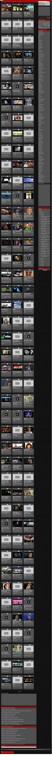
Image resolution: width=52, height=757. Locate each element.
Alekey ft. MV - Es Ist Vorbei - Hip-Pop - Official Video (8, 733)
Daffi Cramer (40, 62)
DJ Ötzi (26, 342)
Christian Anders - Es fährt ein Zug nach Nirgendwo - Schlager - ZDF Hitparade (17, 513)
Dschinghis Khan (5, 561)
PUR (28, 106)
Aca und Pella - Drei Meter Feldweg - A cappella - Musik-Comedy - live (10, 740)
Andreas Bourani (5, 92)
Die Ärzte (16, 669)
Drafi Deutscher (5, 388)
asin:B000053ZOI (5, 296)
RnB (15, 154)
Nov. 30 (42, 215)
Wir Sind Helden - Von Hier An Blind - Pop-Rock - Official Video (28, 606)
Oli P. (9, 61)
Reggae (26, 15)
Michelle (17, 60)
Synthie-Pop (30, 219)
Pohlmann (39, 139)
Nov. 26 (42, 262)
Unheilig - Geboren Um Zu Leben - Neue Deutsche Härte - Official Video (28, 528)
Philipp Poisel (40, 138)
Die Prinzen (7, 14)
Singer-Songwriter (6, 93)
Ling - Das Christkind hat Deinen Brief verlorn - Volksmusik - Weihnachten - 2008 (12, 719)
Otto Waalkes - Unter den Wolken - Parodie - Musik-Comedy (16, 622)
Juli (38, 103)
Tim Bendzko (18, 469)
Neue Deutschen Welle (7, 29)
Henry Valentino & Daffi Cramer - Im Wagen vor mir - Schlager (5, 575)
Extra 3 (15, 233)
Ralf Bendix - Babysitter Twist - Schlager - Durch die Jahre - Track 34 (10, 712)
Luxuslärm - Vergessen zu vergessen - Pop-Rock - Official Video (5, 356)
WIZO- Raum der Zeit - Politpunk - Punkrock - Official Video (28, 403)
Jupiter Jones (16, 357)
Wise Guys (25, 296)
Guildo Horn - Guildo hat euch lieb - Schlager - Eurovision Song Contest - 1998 (5, 216)
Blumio (39, 41)
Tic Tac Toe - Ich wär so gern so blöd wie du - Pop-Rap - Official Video (28, 278)
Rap (19, 14)
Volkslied (14, 30)
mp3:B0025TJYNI (6, 297)
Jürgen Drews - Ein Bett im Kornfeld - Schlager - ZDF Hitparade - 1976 (16, 263)
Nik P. (28, 342)
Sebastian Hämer (17, 140)
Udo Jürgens (7, 640)
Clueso (24, 374)
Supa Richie (40, 162)
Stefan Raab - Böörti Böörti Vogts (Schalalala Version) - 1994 (16, 169)
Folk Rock (16, 310)
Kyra (19, 153)
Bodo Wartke (40, 47)
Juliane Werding (40, 104)
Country (26, 561)
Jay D (28, 154)
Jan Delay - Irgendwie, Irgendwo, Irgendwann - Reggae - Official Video (27, 13)
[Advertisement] (8, 700)
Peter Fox (39, 132)
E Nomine (16, 295)
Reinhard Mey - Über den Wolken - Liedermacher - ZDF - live (28, 622)
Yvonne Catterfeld (40, 183)
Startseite (19, 691)
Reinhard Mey (31, 623)
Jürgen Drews (18, 264)
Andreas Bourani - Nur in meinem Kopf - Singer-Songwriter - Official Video (5, 91)
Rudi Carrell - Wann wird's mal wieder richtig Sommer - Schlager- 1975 (28, 247)
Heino (17, 29)
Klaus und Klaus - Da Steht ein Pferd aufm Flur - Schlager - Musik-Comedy (28, 325)
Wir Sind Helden (40, 177)
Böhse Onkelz (40, 51)
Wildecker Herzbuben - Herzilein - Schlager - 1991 (8, 742)
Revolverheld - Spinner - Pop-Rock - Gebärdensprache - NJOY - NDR (17, 481)
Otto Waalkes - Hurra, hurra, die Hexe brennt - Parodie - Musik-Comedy (11, 735)
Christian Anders (16, 514)
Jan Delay (29, 14)
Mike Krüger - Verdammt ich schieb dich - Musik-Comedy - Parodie (28, 575)
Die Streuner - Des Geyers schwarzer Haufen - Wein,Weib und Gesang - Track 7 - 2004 (13, 738)
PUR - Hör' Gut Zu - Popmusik (28, 105)
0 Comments (9, 4)
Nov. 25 (42, 264)
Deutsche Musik (14, 749)
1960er (4, 263)
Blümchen (9, 296)
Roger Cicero (40, 146)
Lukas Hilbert (16, 46)
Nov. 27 (42, 261)
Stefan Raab (40, 160)
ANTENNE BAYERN (5, 468)
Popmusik (10, 14)
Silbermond (40, 156)
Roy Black (4, 513)
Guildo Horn (5, 218)
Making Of (18, 108)
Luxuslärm (4, 358)
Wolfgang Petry (40, 180)
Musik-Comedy (18, 233)
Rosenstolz (14, 420)
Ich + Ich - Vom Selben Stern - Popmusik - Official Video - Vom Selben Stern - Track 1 (28, 263)
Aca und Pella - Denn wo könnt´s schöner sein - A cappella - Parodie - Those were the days (13, 728)
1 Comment (21, 207)
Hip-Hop (27, 14)
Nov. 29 (42, 258)
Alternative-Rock (5, 108)
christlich (4, 14)
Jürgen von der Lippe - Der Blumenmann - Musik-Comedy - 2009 (28, 309)
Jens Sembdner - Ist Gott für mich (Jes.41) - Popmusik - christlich (5, 13)
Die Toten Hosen (16, 685)
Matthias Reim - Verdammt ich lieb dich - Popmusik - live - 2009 (17, 575)
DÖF (39, 82)
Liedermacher (27, 623)
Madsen (7, 185)
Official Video (14, 14)
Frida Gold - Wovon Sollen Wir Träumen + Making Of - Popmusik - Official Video (17, 106)
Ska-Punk (30, 388)
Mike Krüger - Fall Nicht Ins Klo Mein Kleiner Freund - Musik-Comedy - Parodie (5, 591)
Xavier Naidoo (40, 181)
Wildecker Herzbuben (41, 176)
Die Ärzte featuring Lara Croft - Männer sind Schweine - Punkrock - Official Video (5, 497)
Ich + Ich (31, 264)
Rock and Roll (19, 388)
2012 (40, 209)
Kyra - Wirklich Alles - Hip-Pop (17, 152)
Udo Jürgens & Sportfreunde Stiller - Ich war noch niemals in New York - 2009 (5, 637)
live (29, 623)
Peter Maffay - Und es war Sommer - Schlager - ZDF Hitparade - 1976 (16, 559)
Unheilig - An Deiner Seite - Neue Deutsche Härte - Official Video (17, 528)
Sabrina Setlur (40, 152)
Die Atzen (39, 69)
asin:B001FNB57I (28, 264)
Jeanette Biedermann (41, 99)
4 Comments (9, 160)
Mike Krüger (4, 592)
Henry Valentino (40, 90)
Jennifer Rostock (3, 109)
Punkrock (32, 232)
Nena (4, 29)
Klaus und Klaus (40, 110)
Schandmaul (18, 311)
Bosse (39, 48)
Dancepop (2, 297)
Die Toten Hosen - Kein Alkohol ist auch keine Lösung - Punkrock (28, 684)
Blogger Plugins (36, 749)
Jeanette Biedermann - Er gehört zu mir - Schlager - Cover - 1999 (16, 216)
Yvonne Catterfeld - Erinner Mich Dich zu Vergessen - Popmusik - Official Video (5, 44)
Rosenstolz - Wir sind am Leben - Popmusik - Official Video (5, 528)
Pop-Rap (2, 62)
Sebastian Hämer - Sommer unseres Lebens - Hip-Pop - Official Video (17, 138)
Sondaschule (25, 389)
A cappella (15, 592)
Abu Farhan (32, 749)
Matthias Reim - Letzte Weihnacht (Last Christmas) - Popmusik (5, 122)
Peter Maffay (20, 561)
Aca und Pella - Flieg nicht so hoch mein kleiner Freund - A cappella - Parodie (17, 591)
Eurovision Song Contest (41, 22)
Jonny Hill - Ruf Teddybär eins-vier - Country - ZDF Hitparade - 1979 (28, 559)
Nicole (39, 125)
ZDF (32, 219)
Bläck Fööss (40, 44)
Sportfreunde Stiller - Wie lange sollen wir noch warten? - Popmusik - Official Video (12, 721)
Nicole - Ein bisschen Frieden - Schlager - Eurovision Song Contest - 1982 (5, 606)
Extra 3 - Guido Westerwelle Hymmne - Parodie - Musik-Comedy (17, 231)
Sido (28, 61)
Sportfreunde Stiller (3, 640)
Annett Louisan (40, 34)
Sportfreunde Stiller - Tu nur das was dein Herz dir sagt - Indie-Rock (17, 637)
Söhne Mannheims (41, 163)
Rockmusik (2, 186)
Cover (17, 217)
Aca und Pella (18, 592)
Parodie (21, 233)
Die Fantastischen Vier (41, 72)
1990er (26, 29)
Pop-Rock (30, 358)
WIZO (24, 233)
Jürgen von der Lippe (28, 311)
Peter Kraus (16, 388)
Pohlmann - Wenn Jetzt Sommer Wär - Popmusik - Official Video (16, 200)
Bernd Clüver (29, 515)
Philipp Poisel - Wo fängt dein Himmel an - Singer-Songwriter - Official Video (5, 200)
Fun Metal (46, 22)
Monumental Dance (19, 295)
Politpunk (29, 232)
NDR (8, 171)
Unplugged (2, 343)
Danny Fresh (16, 185)
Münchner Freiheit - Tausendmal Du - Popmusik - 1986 (5, 450)
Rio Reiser (39, 145)
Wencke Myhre (9, 263)
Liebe (17, 310)
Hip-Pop (31, 76)
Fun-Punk (27, 232)
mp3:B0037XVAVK (28, 374)
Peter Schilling (27, 219)
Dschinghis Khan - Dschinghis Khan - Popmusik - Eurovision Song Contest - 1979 (5, 559)
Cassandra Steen (40, 54)
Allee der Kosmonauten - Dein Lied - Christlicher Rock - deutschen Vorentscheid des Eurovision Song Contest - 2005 (28, 186)
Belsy (39, 37)
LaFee (15, 607)
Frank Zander (40, 86)
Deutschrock (4, 404)
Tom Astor (39, 167)
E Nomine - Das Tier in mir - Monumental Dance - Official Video (17, 294)
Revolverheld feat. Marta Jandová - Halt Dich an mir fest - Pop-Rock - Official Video (28, 356)
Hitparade (27, 218)
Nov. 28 (42, 259)
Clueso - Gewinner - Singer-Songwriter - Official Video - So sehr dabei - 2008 (28, 372)
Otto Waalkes (19, 436)
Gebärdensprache (5, 171)
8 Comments (9, 457)
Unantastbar (5, 311)
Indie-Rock (8, 108)
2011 (40, 211)
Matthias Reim (40, 118)
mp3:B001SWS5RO (26, 265)
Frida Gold (16, 108)
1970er (15, 29)
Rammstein (4, 421)
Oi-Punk (8, 310)
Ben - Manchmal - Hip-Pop (27, 43)
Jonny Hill (31, 561)
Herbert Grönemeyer (41, 92)
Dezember (41, 212)
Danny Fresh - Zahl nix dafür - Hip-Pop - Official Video (8, 709)
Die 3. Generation (28, 139)
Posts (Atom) (6, 693)
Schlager (19, 29)
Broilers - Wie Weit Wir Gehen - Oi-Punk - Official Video (8, 714)
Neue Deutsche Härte (5, 420)
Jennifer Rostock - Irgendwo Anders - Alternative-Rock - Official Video (5, 106)
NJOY (10, 171)
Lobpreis (7, 138)
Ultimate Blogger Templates (20, 749)
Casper (26, 76)
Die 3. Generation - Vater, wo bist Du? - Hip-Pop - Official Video (28, 138)
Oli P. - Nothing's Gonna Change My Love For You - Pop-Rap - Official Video (5, 60)
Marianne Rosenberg (41, 117)
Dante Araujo (25, 749)
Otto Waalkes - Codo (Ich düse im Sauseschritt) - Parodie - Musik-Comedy (17, 434)
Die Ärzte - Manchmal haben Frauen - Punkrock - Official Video (17, 497)
